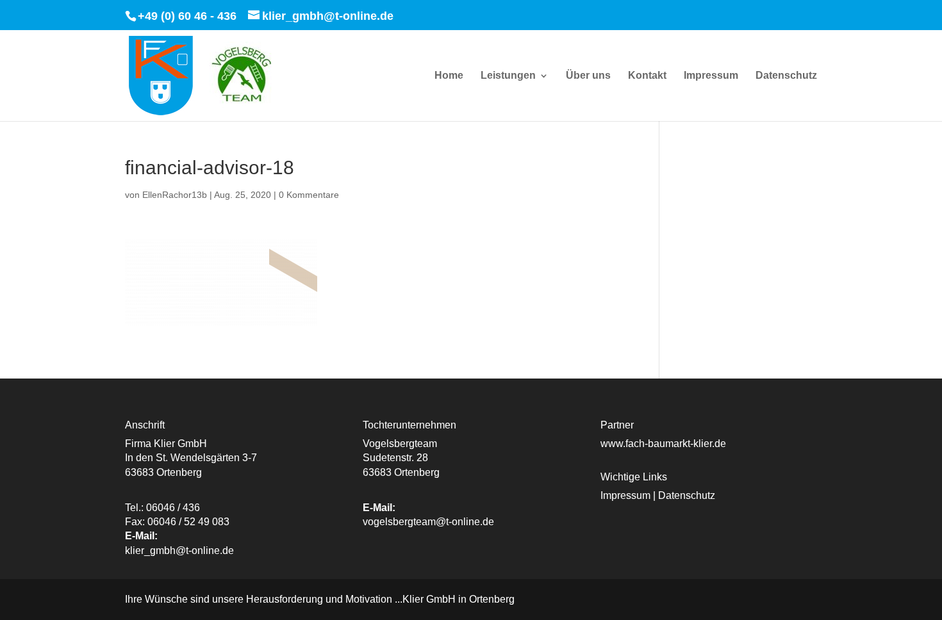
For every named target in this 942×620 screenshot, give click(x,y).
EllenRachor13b (174, 195)
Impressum (711, 76)
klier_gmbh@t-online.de (179, 550)
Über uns (588, 76)
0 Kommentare (309, 195)
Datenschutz (786, 76)
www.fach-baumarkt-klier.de (663, 443)
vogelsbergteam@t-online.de (428, 521)
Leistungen (508, 76)
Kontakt (647, 76)
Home (448, 76)
